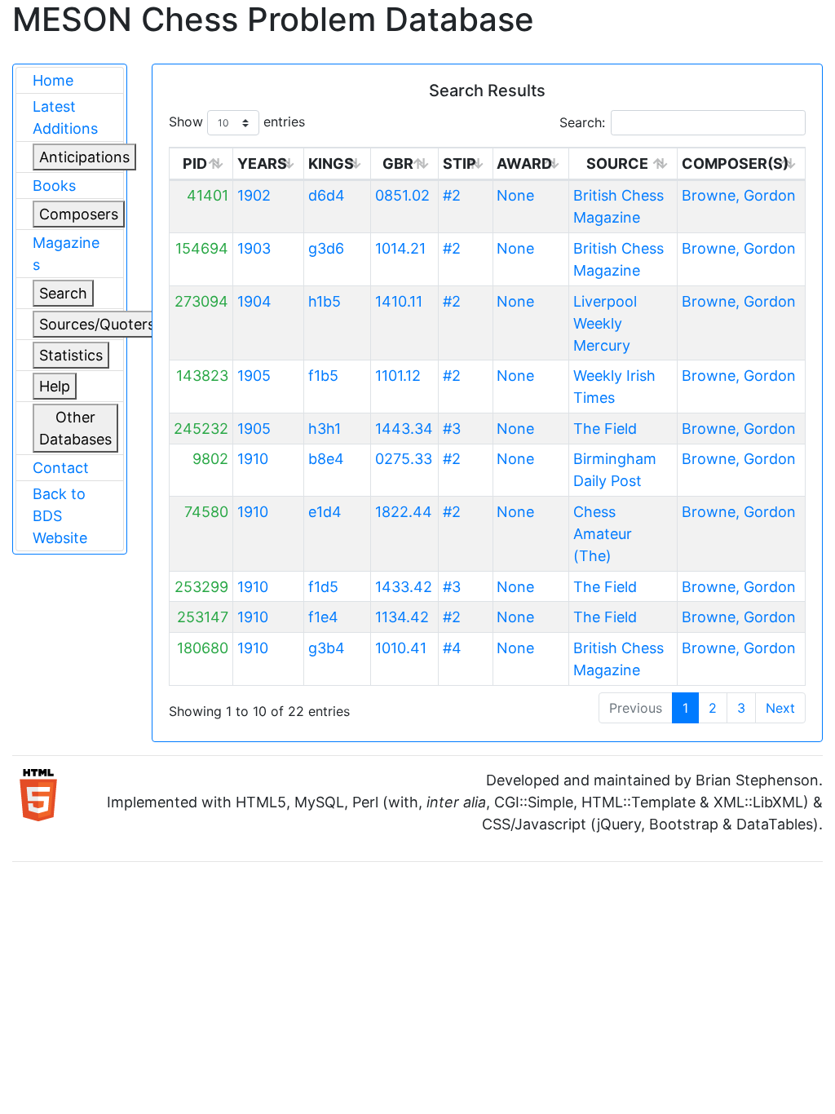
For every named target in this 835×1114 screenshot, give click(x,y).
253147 (202, 617)
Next (780, 708)
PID (195, 163)
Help (54, 386)
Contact (61, 467)
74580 (206, 511)
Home (53, 80)
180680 (202, 647)
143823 (202, 375)
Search (63, 293)
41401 (207, 195)
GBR (397, 163)
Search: (582, 122)
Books (54, 185)
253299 (201, 586)
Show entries (237, 121)
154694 (201, 248)
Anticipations (84, 157)
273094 (201, 301)
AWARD (524, 163)
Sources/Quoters (97, 324)
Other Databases (75, 428)
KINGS (331, 163)
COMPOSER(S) (735, 163)
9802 (210, 458)
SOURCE (617, 163)
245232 (201, 428)
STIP (459, 163)
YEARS (262, 163)
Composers (78, 214)
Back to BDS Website (60, 515)
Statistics (71, 355)
